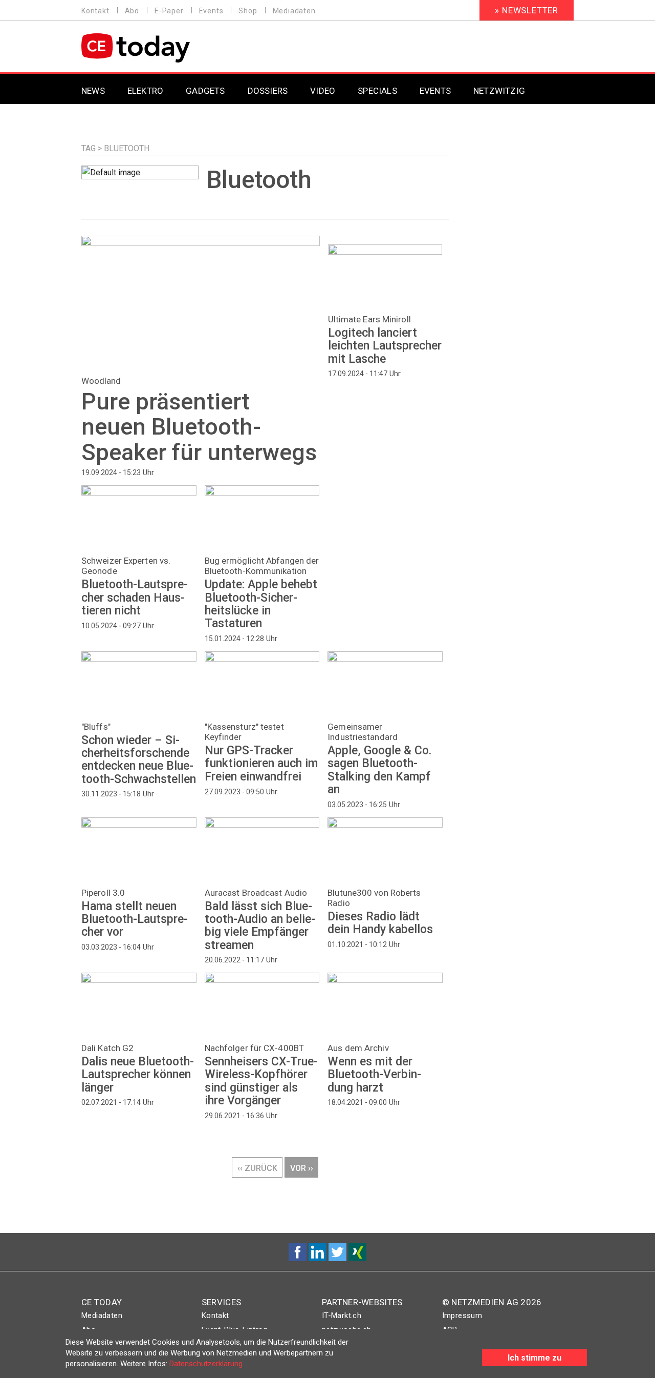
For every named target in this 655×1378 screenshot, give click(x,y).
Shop (247, 11)
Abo (132, 11)
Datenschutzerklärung (206, 1363)
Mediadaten (294, 11)
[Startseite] (162, 48)
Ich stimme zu (534, 1358)
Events (211, 11)
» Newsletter (526, 10)
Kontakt (95, 11)
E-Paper (169, 11)
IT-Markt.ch (341, 1315)
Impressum (462, 1315)
